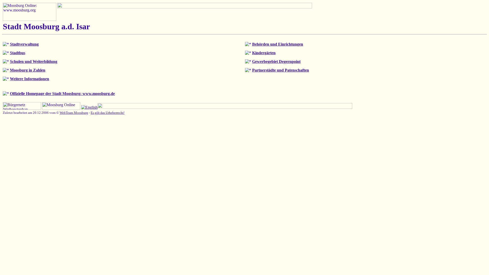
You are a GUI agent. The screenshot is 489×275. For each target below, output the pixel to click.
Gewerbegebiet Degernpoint (276, 61)
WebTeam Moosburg (74, 113)
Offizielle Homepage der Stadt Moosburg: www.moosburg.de (62, 93)
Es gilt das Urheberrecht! (108, 113)
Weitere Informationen (29, 79)
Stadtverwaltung (24, 44)
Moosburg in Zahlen (27, 70)
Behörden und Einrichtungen (277, 44)
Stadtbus (17, 53)
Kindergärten (264, 53)
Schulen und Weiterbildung (33, 61)
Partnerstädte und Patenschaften (280, 70)
